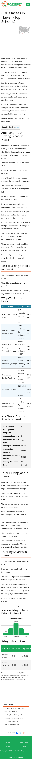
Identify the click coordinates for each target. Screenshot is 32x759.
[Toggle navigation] (28, 4)
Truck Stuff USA (15, 751)
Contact (24, 746)
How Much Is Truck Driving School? (14, 718)
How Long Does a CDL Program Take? (14, 715)
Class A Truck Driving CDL (11, 711)
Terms (8, 746)
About (8, 742)
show (17, 127)
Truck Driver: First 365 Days (12, 724)
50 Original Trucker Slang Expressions (14, 708)
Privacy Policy (24, 742)
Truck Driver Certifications (11, 721)
